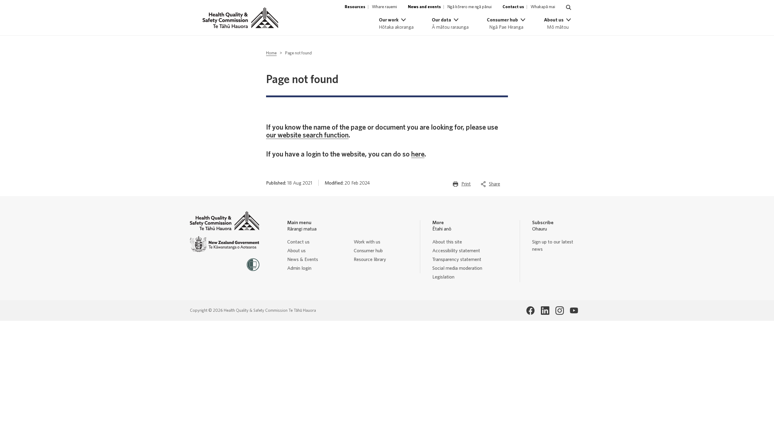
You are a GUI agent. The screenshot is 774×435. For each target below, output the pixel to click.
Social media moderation (457, 268)
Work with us (367, 242)
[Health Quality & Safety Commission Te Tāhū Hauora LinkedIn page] (545, 310)
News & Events (302, 259)
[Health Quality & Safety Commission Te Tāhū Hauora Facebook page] (530, 310)
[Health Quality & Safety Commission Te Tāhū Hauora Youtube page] (574, 311)
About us (296, 250)
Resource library (370, 259)
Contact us (298, 242)
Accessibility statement (456, 250)
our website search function (307, 135)
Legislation (443, 277)
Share (494, 186)
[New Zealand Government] (224, 244)
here (417, 154)
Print (466, 186)
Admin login (299, 268)
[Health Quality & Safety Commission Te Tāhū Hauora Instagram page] (559, 310)
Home (271, 53)
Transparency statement (456, 259)
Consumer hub (368, 250)
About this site (447, 242)
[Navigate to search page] (568, 7)
